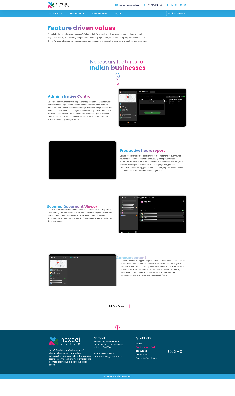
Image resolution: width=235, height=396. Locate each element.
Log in (117, 13)
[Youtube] (181, 5)
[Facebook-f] (167, 5)
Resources (75, 13)
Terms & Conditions (146, 358)
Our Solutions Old (145, 347)
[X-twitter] (172, 5)
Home (138, 343)
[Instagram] (176, 5)
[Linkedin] (185, 5)
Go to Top (117, 326)
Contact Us (141, 354)
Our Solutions (55, 13)
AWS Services (99, 13)
